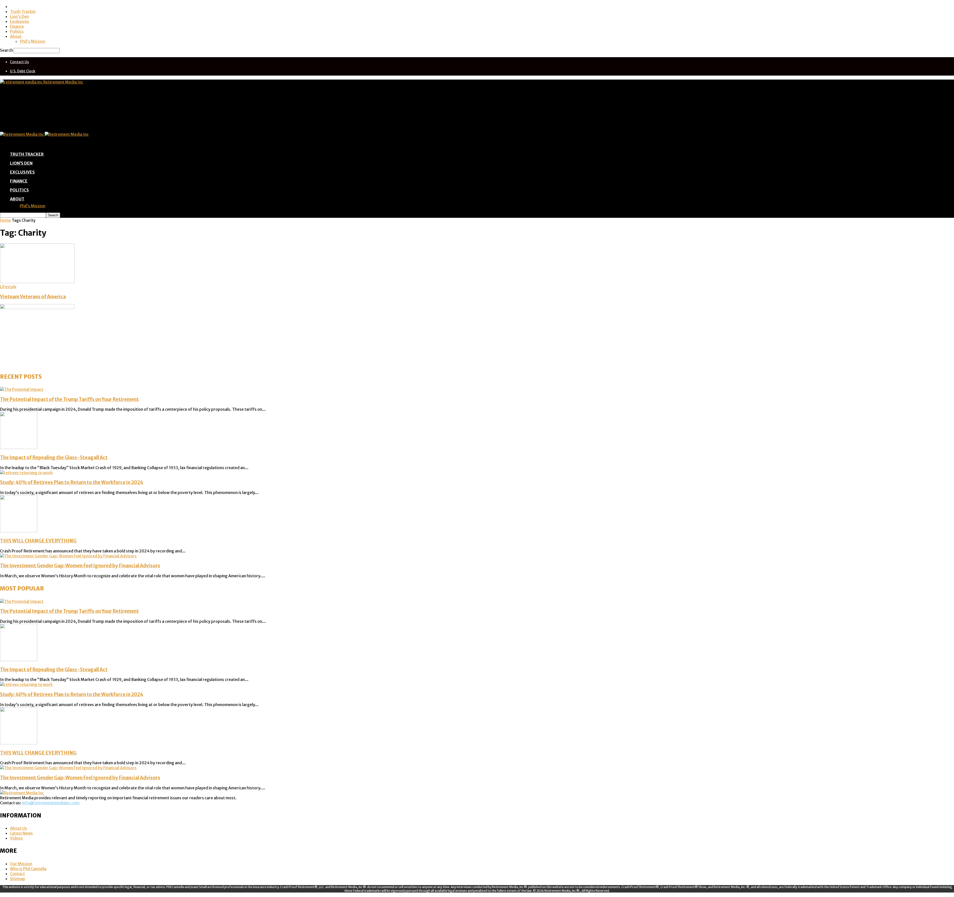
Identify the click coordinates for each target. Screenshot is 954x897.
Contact (17, 873)
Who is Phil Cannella (28, 868)
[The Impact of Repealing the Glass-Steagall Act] (18, 447)
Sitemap (17, 878)
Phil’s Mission (32, 41)
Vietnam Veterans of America (33, 297)
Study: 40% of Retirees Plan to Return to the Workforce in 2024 (71, 482)
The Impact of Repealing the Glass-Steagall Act (54, 457)
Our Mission (21, 863)
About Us (18, 828)
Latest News (21, 833)
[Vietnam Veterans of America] (37, 281)
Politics (17, 31)
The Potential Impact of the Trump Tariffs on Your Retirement (69, 399)
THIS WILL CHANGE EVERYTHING (38, 541)
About (16, 36)
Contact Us (19, 62)
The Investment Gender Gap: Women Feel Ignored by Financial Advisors (80, 566)
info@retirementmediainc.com (51, 802)
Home (5, 220)
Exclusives (19, 21)
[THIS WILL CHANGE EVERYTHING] (18, 530)
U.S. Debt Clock (22, 71)
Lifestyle (8, 286)
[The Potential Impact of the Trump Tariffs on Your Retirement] (21, 389)
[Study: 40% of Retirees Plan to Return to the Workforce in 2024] (26, 472)
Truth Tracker (23, 11)
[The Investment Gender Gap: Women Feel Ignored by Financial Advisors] (68, 555)
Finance (17, 26)
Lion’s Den (19, 16)
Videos (16, 838)
